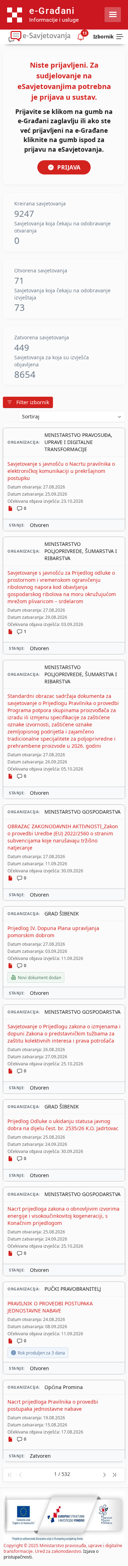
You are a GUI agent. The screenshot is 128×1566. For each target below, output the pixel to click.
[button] (9, 1475)
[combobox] (71, 416)
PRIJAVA (69, 167)
